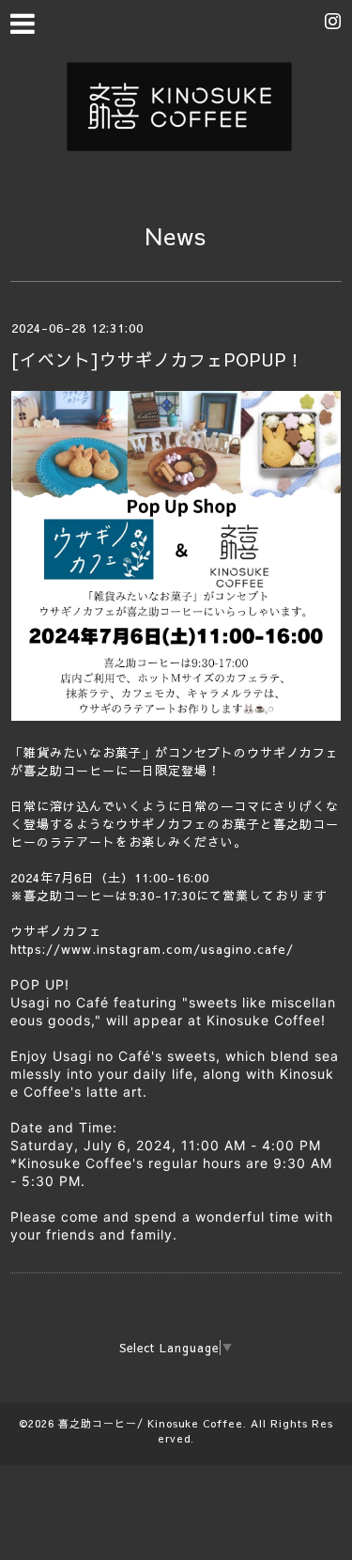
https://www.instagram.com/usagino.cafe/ (152, 949)
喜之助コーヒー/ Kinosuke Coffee (150, 1423)
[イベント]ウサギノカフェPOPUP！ (157, 359)
